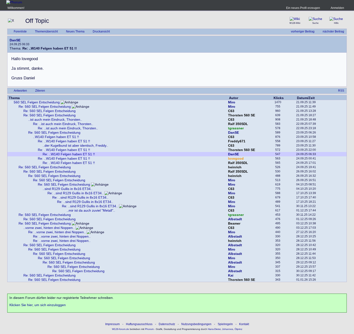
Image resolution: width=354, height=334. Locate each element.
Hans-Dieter (214, 329)
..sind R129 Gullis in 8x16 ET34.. (67, 189)
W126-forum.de (120, 329)
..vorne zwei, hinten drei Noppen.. (49, 228)
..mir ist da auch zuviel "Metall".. (91, 210)
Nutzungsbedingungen (196, 324)
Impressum (112, 324)
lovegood (236, 158)
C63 (231, 111)
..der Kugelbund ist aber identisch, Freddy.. (75, 145)
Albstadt (235, 219)
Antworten (20, 90)
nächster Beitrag (333, 31)
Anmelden (337, 7)
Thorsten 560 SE (241, 115)
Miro (231, 102)
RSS (341, 90)
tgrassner (236, 128)
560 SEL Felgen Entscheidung (37, 102)
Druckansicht (101, 31)
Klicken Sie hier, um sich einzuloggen (37, 305)
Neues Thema (75, 31)
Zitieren (40, 90)
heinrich (235, 167)
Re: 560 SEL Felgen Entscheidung (45, 106)
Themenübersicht (46, 31)
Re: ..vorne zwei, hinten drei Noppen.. (57, 232)
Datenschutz (167, 324)
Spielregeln (225, 324)
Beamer (234, 223)
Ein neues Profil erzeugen (303, 7)
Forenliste (20, 31)
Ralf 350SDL (238, 124)
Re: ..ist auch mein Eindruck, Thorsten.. (63, 124)
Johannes (227, 329)
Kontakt (244, 324)
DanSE (15, 40)
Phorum (149, 329)
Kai (230, 275)
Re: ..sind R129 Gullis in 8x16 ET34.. (75, 193)
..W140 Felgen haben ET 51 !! (56, 137)
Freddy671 (236, 141)
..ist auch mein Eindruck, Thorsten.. (55, 119)
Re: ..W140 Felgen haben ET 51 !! (64, 141)
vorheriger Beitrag (303, 31)
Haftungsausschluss (139, 324)
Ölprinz (238, 329)
